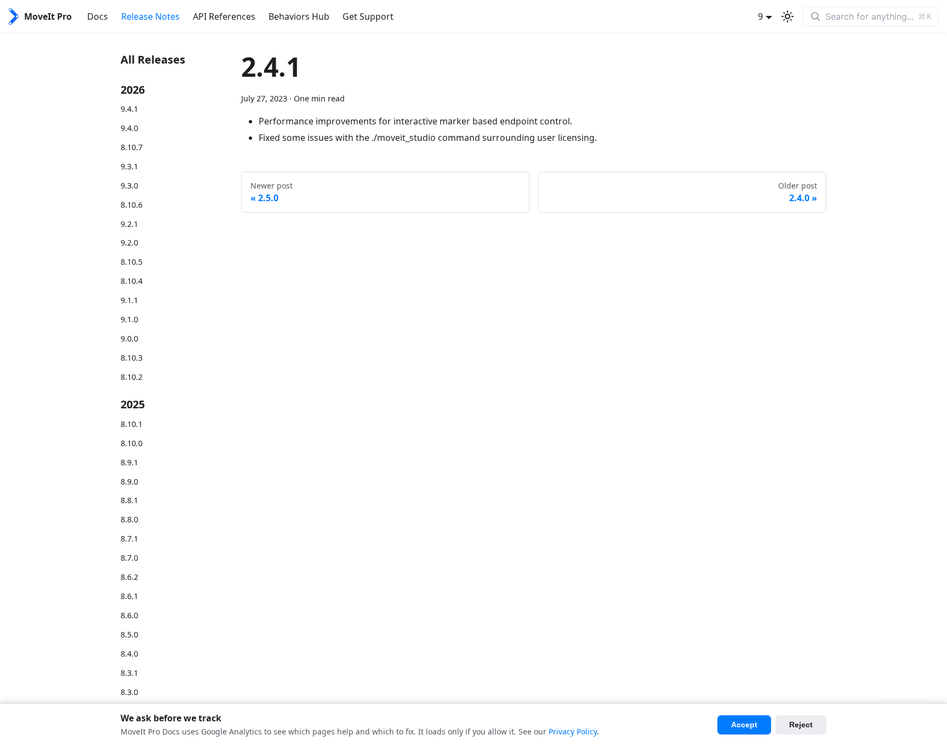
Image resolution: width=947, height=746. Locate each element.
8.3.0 (129, 692)
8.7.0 (129, 558)
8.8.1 (129, 500)
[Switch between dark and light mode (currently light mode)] (787, 16)
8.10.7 (131, 147)
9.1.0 (129, 319)
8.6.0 (129, 615)
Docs (97, 16)
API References (224, 16)
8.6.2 (129, 577)
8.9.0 (129, 481)
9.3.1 (129, 166)
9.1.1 (129, 300)
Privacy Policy (573, 731)
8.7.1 (129, 538)
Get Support (368, 16)
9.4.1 (129, 109)
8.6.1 (129, 596)
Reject (801, 724)
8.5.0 (129, 634)
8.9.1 (129, 462)
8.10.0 (131, 443)
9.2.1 (129, 224)
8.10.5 (131, 262)
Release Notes (150, 16)
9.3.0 (129, 185)
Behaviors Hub (299, 16)
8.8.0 (129, 519)
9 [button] (760, 16)
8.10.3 (131, 357)
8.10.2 (131, 377)
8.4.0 (129, 653)
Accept (744, 724)
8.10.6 (131, 205)
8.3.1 (129, 673)
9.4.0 (129, 128)
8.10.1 (131, 424)
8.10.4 (131, 281)
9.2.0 (129, 242)
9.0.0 (129, 338)
